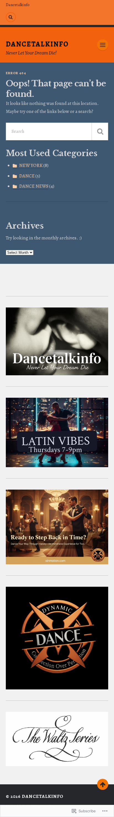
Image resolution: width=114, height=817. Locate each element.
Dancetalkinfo (18, 4)
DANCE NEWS (33, 186)
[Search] (11, 17)
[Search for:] (57, 131)
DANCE (27, 176)
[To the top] (102, 784)
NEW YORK (31, 165)
